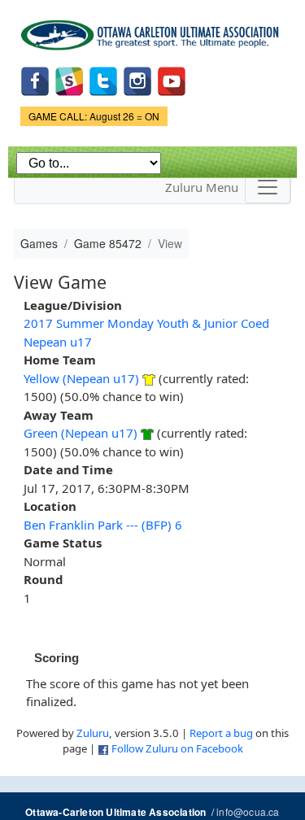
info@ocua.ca (247, 811)
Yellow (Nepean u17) (81, 378)
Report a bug (221, 733)
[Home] (152, 29)
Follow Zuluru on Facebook (177, 748)
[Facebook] (35, 79)
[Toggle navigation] (267, 187)
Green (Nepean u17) (80, 433)
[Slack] (69, 79)
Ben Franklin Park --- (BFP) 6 (103, 525)
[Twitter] (103, 79)
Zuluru (92, 733)
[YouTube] (171, 79)
